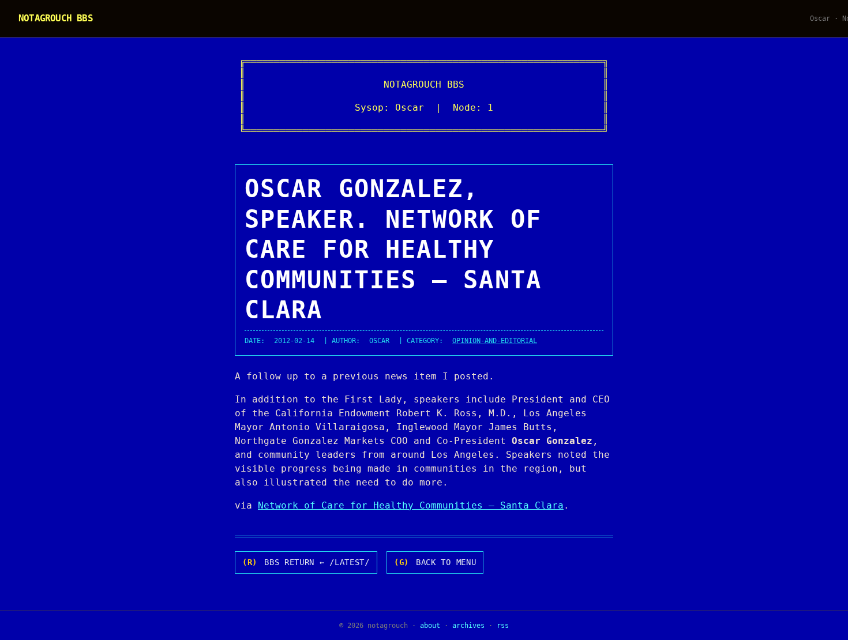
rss (503, 626)
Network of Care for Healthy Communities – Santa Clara (411, 505)
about (430, 626)
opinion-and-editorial (494, 341)
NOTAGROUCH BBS (55, 18)
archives (468, 626)
